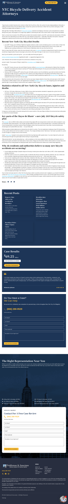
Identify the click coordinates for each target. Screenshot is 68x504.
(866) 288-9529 (14, 309)
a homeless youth (31, 62)
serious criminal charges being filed (10, 57)
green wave (8, 135)
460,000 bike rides (36, 99)
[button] (8, 182)
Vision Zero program (27, 30)
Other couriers (24, 75)
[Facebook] (5, 474)
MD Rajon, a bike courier (40, 80)
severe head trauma (40, 67)
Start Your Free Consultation (11, 343)
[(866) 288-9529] (5, 309)
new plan (6, 122)
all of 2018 (22, 28)
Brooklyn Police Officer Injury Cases (10, 225)
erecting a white (54, 75)
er (17, 174)
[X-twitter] (3, 474)
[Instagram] (8, 474)
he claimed (38, 50)
